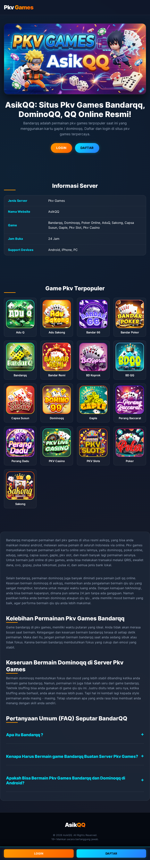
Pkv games (134, 545)
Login (39, 853)
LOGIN (61, 148)
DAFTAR (87, 148)
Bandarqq (13, 540)
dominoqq (58, 598)
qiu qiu (129, 583)
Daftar (111, 853)
